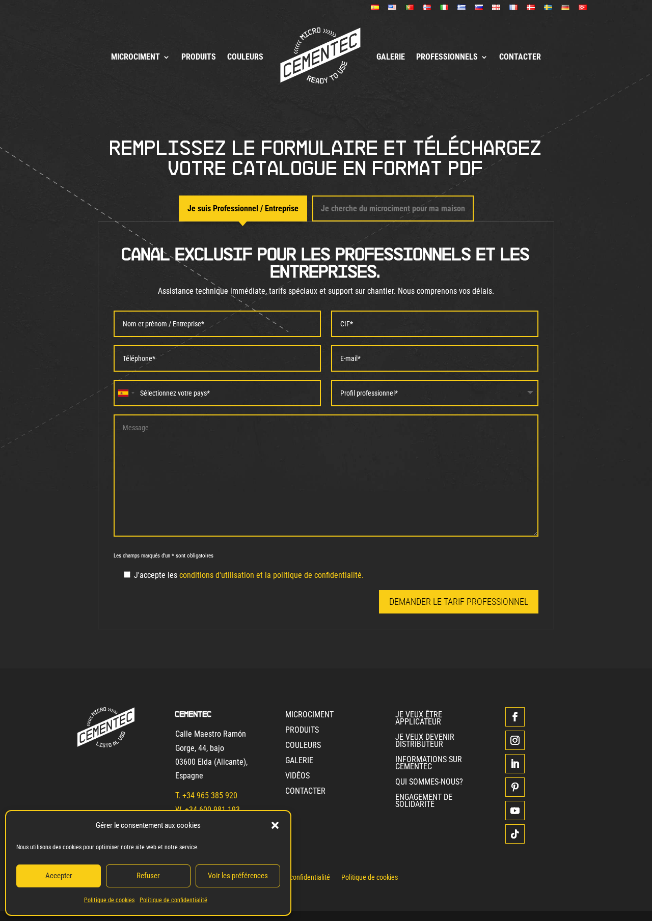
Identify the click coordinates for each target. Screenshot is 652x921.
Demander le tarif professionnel (458, 601)
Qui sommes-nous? (429, 782)
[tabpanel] (326, 425)
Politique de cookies (109, 900)
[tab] (243, 208)
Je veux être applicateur (418, 719)
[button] (275, 825)
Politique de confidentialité (173, 900)
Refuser (148, 875)
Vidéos (297, 776)
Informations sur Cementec (428, 763)
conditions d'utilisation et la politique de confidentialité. (271, 575)
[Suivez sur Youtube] (515, 810)
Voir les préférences (238, 875)
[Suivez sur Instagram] (515, 740)
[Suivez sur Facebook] (515, 717)
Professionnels (447, 57)
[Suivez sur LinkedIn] (515, 763)
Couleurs (245, 57)
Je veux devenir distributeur (424, 741)
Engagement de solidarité (423, 801)
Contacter (520, 57)
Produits (198, 57)
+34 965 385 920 (209, 795)
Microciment (135, 57)
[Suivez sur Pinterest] (515, 787)
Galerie (390, 57)
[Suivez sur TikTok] (515, 834)
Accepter (58, 875)
